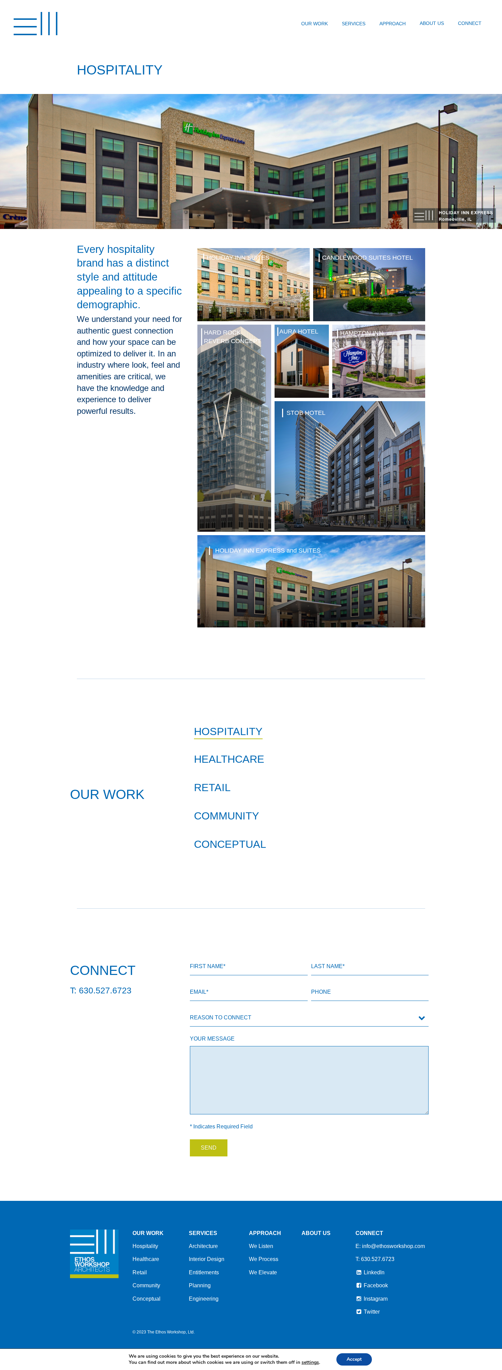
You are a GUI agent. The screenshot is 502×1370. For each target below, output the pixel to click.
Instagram (375, 1299)
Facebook (375, 1285)
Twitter (371, 1312)
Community (146, 1285)
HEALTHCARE (229, 759)
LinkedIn (373, 1272)
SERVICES (203, 1233)
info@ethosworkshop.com (393, 1246)
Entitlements (204, 1272)
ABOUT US (316, 1233)
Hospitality (145, 1246)
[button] (253, 284)
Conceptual (147, 1299)
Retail (140, 1272)
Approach (392, 23)
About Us (432, 23)
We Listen (261, 1246)
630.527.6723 (377, 1259)
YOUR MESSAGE (212, 1039)
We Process (263, 1259)
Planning (200, 1285)
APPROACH (265, 1233)
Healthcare (146, 1259)
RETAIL (212, 787)
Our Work (314, 23)
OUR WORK (148, 1233)
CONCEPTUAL (230, 844)
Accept (354, 1359)
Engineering (204, 1299)
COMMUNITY (226, 816)
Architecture (203, 1246)
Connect (470, 23)
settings (310, 1362)
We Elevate (263, 1272)
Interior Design (206, 1259)
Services (353, 23)
